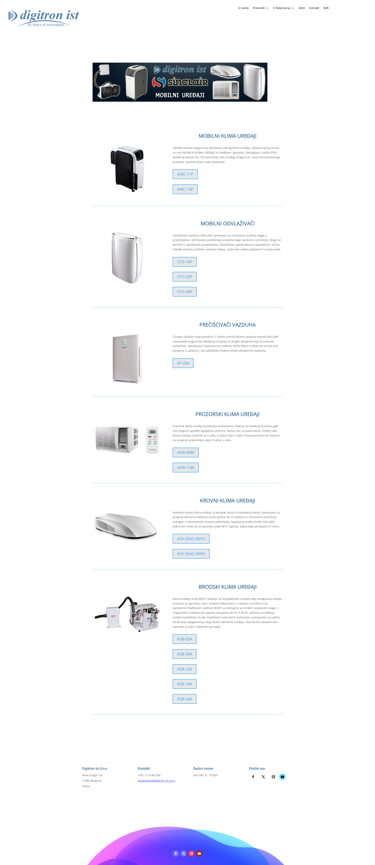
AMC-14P (185, 189)
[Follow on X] (263, 777)
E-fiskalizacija (281, 8)
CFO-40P (184, 291)
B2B (326, 8)
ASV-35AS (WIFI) (191, 553)
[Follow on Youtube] (282, 777)
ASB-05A (184, 639)
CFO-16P (184, 261)
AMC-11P (185, 174)
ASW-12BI (185, 467)
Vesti (302, 8)
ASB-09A (184, 654)
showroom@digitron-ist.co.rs (156, 780)
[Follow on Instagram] (273, 777)
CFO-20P (184, 276)
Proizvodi (259, 8)
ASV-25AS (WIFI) (191, 538)
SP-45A (183, 363)
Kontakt (314, 8)
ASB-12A (184, 669)
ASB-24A (184, 698)
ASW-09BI (185, 452)
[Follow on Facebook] (253, 777)
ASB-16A (184, 683)
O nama (243, 8)
